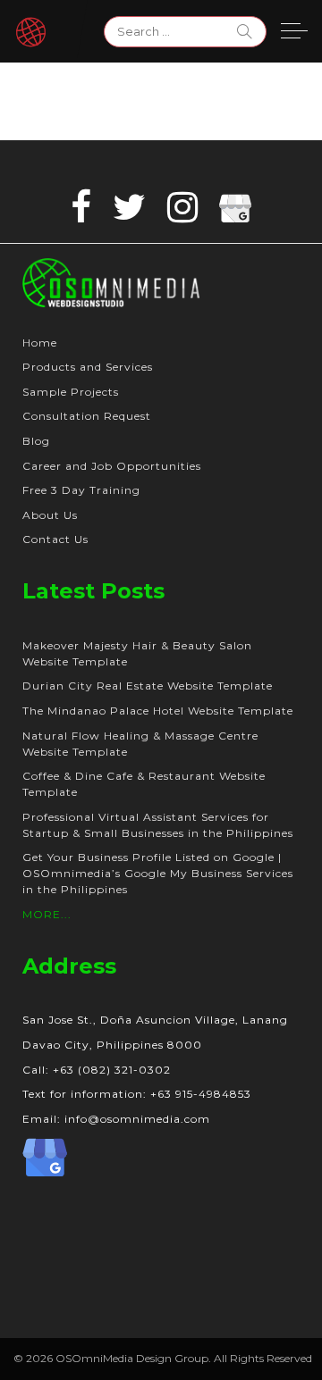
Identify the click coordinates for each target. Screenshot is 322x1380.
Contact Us (55, 539)
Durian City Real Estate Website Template (147, 685)
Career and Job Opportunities (111, 466)
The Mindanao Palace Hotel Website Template (157, 710)
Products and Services (87, 366)
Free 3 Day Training (81, 490)
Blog (36, 440)
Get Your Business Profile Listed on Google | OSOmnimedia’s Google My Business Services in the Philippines (157, 873)
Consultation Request (86, 415)
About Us (50, 515)
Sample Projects (70, 391)
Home (39, 342)
